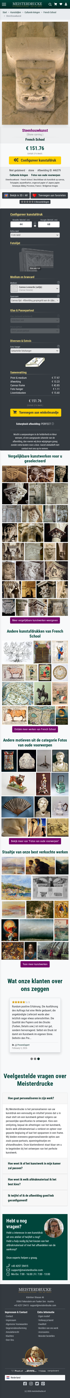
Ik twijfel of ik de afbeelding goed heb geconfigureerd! (31, 1198)
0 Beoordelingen (41, 202)
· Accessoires (43, 1332)
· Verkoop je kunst (45, 1320)
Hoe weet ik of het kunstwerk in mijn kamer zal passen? (34, 1166)
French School (49, 12)
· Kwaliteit (41, 1324)
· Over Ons (9, 1340)
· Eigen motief (43, 1316)
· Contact (9, 1316)
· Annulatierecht (12, 1332)
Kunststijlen (15, 12)
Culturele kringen (32, 12)
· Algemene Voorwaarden (16, 1324)
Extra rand (14, 231)
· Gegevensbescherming (16, 1328)
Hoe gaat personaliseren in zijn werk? (31, 1098)
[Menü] (4, 4)
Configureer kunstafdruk (37, 160)
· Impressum (10, 1320)
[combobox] (35, 235)
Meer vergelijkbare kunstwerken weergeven (35, 620)
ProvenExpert (23, 1045)
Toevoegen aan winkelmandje (38, 412)
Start (5, 12)
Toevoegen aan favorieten (51, 195)
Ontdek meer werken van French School (35, 729)
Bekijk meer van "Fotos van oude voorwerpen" (35, 841)
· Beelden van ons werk (47, 1328)
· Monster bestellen (46, 1336)
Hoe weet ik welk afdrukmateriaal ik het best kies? (32, 1182)
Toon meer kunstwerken (35, 964)
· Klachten (9, 1336)
